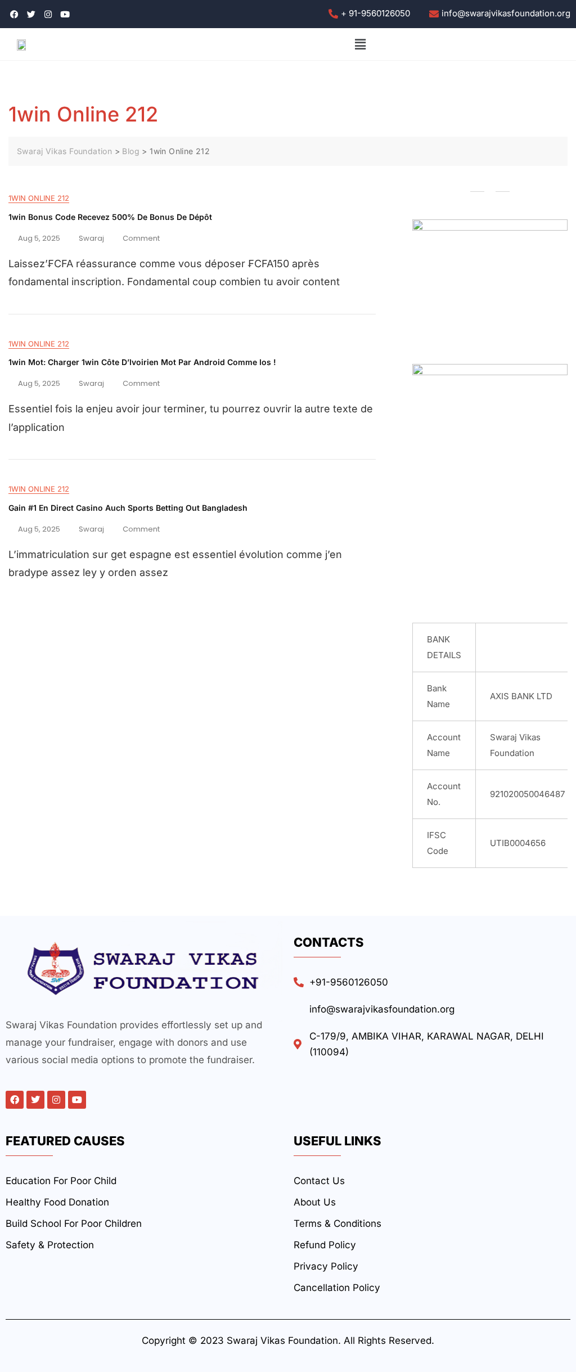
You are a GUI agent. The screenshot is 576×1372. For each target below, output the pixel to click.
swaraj (91, 238)
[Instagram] (56, 1100)
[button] (360, 44)
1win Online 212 (38, 198)
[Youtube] (77, 1100)
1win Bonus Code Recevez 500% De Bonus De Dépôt (110, 217)
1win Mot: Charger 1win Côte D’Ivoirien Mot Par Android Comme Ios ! (142, 362)
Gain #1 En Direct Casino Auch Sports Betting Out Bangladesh (128, 507)
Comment (141, 237)
